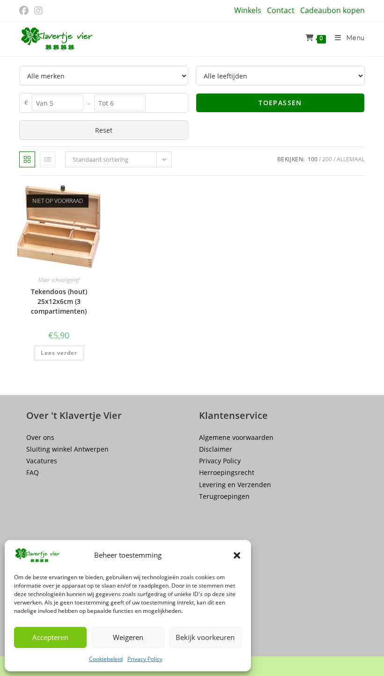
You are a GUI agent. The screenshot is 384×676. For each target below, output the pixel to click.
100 (313, 159)
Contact (281, 10)
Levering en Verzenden (235, 484)
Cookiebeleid (106, 659)
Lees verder (59, 353)
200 (327, 159)
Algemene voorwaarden (236, 437)
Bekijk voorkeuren (205, 637)
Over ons (40, 437)
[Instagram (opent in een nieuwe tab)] (38, 10)
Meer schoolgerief (58, 280)
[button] (237, 555)
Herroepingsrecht (226, 472)
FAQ (32, 472)
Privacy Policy (144, 659)
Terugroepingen (224, 496)
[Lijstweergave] (48, 159)
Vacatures (41, 460)
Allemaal (351, 159)
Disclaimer (215, 449)
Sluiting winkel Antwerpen (67, 449)
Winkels (247, 10)
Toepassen (280, 102)
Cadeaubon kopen (332, 10)
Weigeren (128, 637)
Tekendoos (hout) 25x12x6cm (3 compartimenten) (59, 301)
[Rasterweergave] (27, 159)
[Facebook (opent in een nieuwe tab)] (25, 10)
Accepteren (50, 637)
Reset (103, 130)
